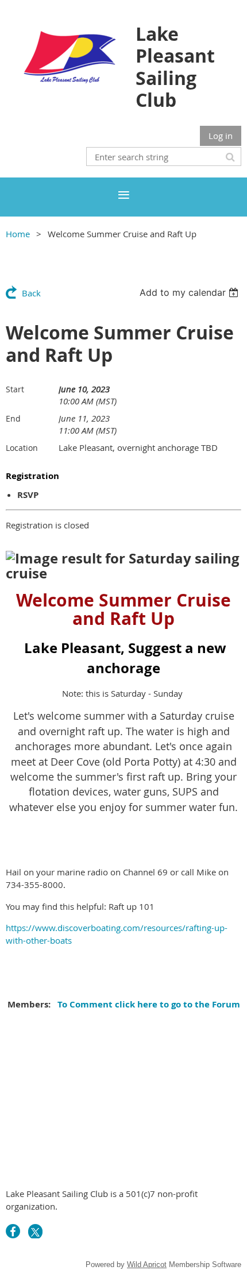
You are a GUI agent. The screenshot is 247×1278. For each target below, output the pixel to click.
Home (18, 234)
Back (31, 293)
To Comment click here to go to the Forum (147, 1004)
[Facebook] (13, 1231)
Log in (221, 135)
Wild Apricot (147, 1264)
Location (22, 447)
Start (15, 389)
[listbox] (190, 292)
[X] (35, 1231)
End (13, 418)
